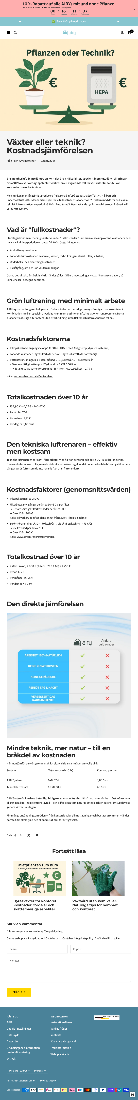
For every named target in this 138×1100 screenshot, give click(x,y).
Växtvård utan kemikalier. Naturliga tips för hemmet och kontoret (95, 905)
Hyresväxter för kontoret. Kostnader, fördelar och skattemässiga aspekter (35, 905)
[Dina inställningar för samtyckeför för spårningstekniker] (132, 1094)
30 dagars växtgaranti (63, 1041)
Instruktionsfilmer (61, 1022)
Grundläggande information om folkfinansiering (23, 1050)
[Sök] (15, 32)
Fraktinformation (60, 1047)
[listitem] (15, 835)
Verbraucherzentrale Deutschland (33, 376)
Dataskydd (13, 1035)
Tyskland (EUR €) (18, 1070)
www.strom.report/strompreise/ (36, 536)
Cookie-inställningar (19, 1028)
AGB (9, 1022)
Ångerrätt (12, 1041)
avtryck (11, 1058)
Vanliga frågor (58, 1028)
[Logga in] (122, 32)
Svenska (38, 1070)
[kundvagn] (129, 32)
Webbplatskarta (59, 1054)
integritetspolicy (84, 938)
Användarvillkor (104, 938)
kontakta (55, 1035)
